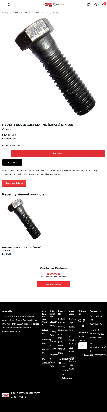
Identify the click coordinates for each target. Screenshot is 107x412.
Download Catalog (14, 183)
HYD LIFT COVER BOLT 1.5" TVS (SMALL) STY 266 (21, 248)
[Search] (9, 5)
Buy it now (12, 162)
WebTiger (23, 397)
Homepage (7, 13)
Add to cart (58, 153)
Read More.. (15, 331)
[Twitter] (83, 326)
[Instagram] (79, 320)
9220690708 (96, 324)
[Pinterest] (84, 320)
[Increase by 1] (8, 150)
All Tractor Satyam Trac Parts (72, 343)
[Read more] (89, 5)
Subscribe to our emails (82, 336)
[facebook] (79, 326)
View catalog (3, 5)
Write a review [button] (53, 284)
